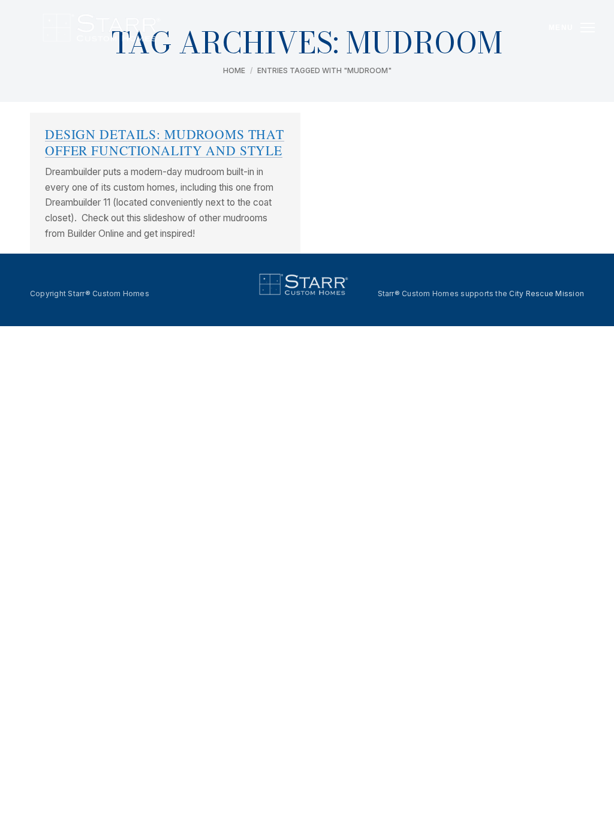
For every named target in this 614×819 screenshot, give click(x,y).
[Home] (101, 27)
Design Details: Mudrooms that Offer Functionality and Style (164, 142)
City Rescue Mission (546, 293)
